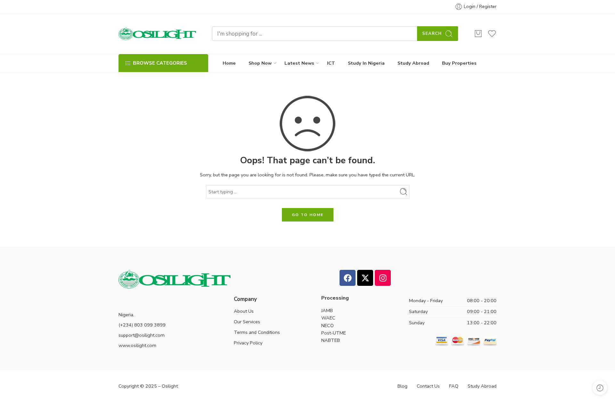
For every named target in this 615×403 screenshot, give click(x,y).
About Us (244, 311)
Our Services (247, 321)
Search (432, 33)
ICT (331, 63)
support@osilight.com (142, 335)
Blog (402, 386)
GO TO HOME (308, 214)
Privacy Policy (248, 343)
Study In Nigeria (366, 63)
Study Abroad (413, 63)
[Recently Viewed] (600, 388)
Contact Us (428, 386)
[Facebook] (348, 278)
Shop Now (260, 63)
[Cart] (478, 33)
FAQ (453, 386)
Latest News (299, 63)
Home (229, 63)
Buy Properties (459, 63)
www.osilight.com (137, 345)
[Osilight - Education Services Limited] (157, 33)
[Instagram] (383, 278)
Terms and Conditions (257, 332)
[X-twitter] (365, 278)
